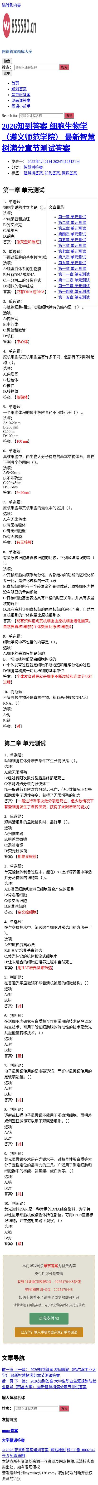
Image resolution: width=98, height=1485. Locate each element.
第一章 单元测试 (72, 217)
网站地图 (58, 1450)
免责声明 (17, 1456)
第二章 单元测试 (72, 223)
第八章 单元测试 (72, 257)
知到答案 (52, 173)
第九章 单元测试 (72, 263)
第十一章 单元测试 (74, 274)
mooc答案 (10, 1431)
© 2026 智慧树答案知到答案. (25, 1450)
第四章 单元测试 (72, 234)
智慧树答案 (33, 167)
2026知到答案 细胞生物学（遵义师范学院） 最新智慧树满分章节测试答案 (48, 137)
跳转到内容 (11, 5)
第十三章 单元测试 (74, 286)
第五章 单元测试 (72, 240)
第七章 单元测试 (72, 251)
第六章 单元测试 (72, 246)
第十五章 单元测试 (74, 297)
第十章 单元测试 (72, 269)
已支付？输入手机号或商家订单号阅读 (49, 1332)
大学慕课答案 (13, 1440)
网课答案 (69, 173)
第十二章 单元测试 (74, 280)
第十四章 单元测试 (74, 292)
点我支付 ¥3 (49, 1318)
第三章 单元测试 (72, 228)
